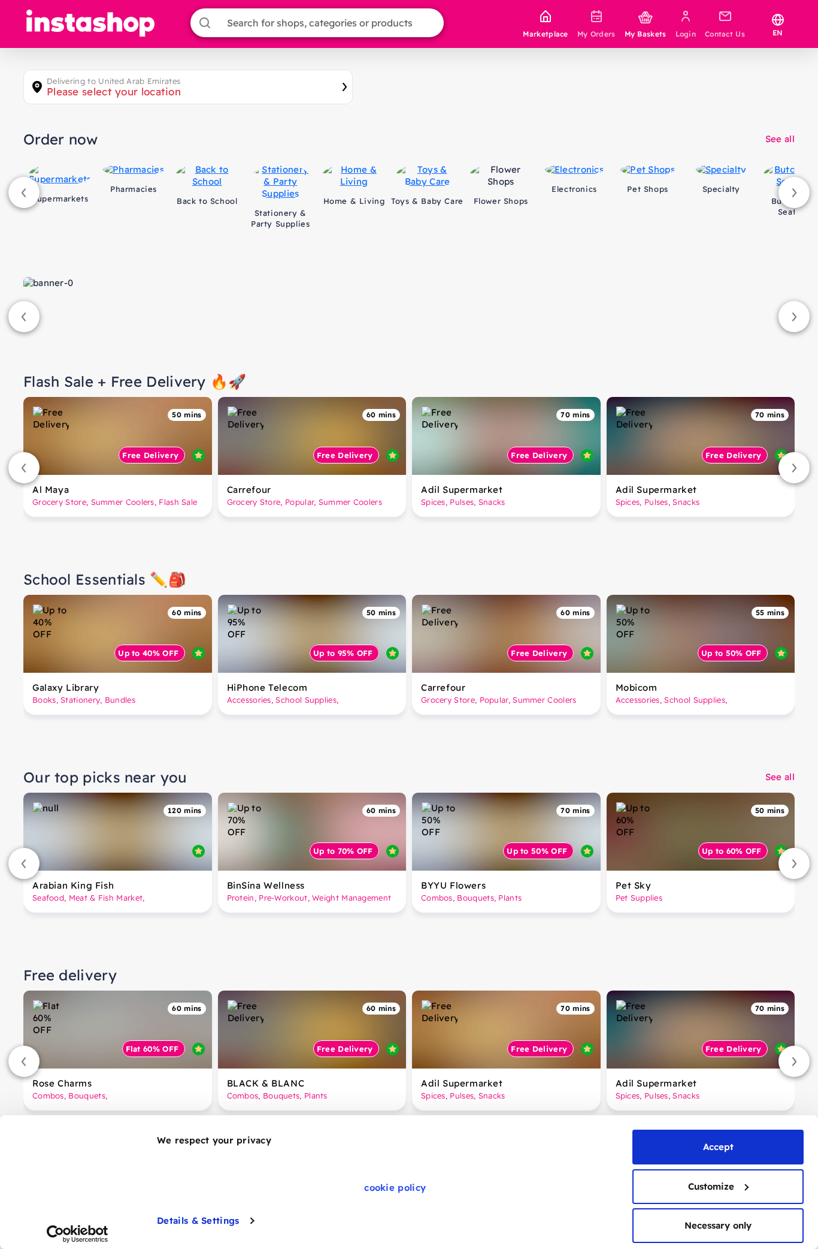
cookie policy (395, 1187)
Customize (711, 1186)
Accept (718, 1146)
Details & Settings (198, 1220)
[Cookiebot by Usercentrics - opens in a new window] (77, 1234)
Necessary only (718, 1225)
